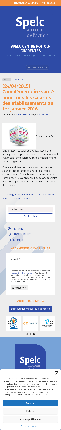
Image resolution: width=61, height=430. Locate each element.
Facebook (50, 2)
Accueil (7, 79)
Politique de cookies (29, 426)
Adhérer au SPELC (27, 2)
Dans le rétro (23, 114)
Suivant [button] (51, 322)
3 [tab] (34, 334)
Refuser (30, 411)
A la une (17, 228)
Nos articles (18, 79)
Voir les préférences (30, 419)
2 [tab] (30, 334)
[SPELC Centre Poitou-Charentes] (30, 22)
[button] (56, 372)
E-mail (15, 259)
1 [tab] (27, 334)
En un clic (19, 240)
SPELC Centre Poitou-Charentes (31, 48)
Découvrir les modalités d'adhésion (30, 308)
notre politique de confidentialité (22, 273)
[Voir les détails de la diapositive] (13, 323)
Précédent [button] (10, 322)
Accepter (31, 403)
